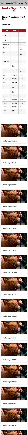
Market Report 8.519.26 (10, 141)
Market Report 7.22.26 (10, 207)
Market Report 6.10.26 (10, 316)
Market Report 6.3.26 (9, 338)
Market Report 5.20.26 (10, 382)
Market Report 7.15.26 (9, 228)
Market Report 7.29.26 (10, 185)
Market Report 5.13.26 (10, 404)
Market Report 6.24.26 (10, 272)
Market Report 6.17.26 (9, 294)
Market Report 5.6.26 (9, 425)
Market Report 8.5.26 (9, 163)
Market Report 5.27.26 (10, 360)
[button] (2, 3)
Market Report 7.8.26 (9, 250)
